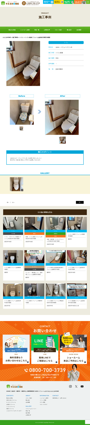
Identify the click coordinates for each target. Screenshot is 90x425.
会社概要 (79, 30)
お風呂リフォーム (10, 404)
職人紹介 (69, 30)
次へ (13, 202)
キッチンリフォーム (11, 402)
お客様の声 (47, 30)
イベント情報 (43, 400)
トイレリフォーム (10, 406)
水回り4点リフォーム (11, 400)
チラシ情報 (42, 402)
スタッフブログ (43, 404)
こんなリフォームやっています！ (14, 410)
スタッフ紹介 (58, 30)
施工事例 (28, 412)
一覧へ (80, 202)
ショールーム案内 (25, 30)
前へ (8, 202)
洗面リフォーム (10, 408)
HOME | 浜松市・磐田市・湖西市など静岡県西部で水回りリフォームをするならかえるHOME (32, 391)
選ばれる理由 (12, 30)
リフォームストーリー (31, 408)
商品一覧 (37, 30)
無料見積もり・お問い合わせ (59, 398)
